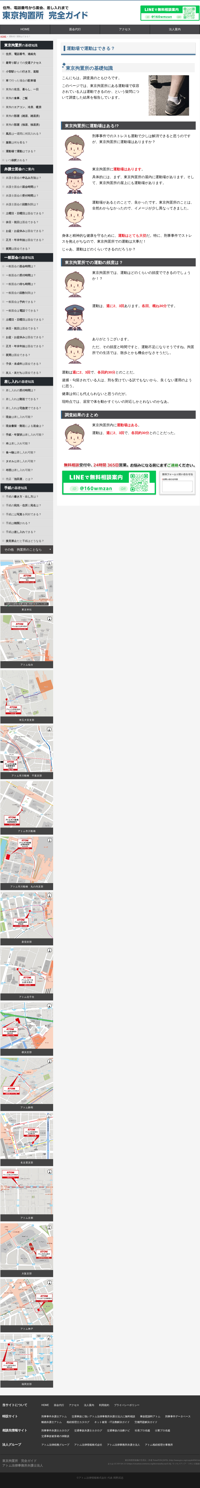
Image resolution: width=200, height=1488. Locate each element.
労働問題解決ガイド (146, 1422)
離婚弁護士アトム (51, 1422)
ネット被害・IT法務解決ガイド (112, 1422)
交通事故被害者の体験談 (55, 1436)
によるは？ (25, 425)
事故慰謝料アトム (150, 1416)
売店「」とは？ (19, 479)
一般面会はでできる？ (22, 310)
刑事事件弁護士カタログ (55, 1430)
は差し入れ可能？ (19, 416)
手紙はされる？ (18, 523)
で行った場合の (21, 80)
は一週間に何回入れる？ (23, 133)
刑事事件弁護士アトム (54, 1416)
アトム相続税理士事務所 (159, 1444)
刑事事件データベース (178, 1416)
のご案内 (19, 169)
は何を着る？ (17, 142)
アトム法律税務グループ (55, 1444)
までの (23, 62)
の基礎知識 (21, 45)
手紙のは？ (22, 496)
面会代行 (59, 1405)
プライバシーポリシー (126, 1405)
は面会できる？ (25, 213)
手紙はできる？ (21, 531)
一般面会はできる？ (21, 301)
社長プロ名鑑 (142, 1430)
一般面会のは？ (21, 266)
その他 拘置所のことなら (23, 549)
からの (22, 71)
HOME (45, 1405)
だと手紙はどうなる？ (25, 540)
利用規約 (104, 1405)
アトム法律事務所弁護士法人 (123, 1444)
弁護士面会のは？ (23, 177)
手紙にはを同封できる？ (23, 514)
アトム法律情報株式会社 (88, 1444)
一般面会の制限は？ (21, 292)
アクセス (74, 1405)
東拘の (22, 89)
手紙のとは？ (23, 505)
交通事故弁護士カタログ (88, 1430)
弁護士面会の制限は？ (22, 204)
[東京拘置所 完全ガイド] (58, 16)
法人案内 (89, 1405)
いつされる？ (17, 160)
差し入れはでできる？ (22, 399)
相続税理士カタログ (78, 1422)
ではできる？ (21, 151)
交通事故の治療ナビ (118, 1430)
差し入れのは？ (21, 390)
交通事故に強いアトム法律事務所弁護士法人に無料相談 (103, 1416)
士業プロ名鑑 (162, 1430)
